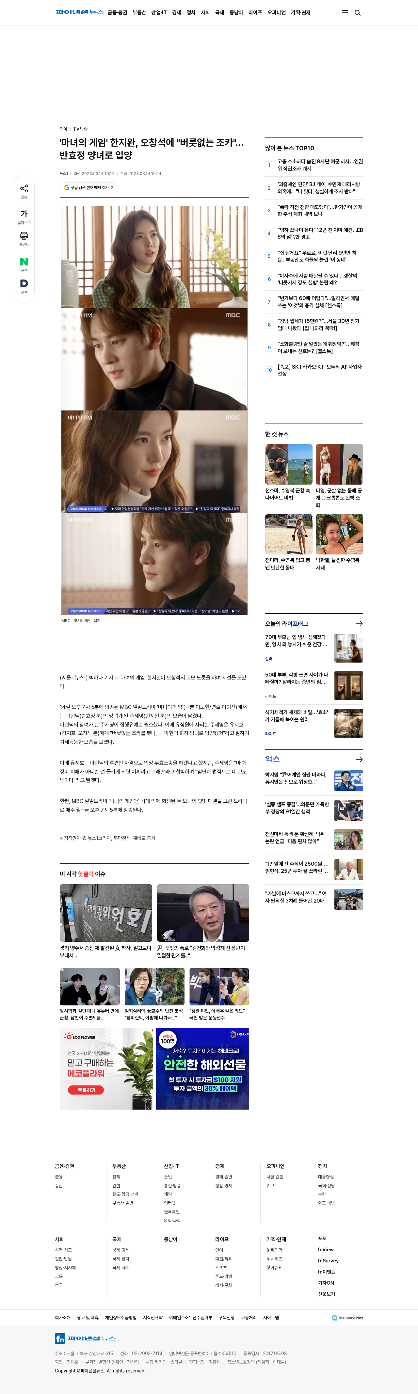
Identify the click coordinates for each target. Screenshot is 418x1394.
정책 (116, 1176)
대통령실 (326, 1176)
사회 (205, 12)
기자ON (326, 1283)
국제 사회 (120, 1267)
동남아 (236, 12)
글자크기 (24, 222)
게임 (168, 1194)
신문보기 (326, 1294)
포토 (322, 1239)
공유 (24, 197)
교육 (59, 1276)
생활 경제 (223, 1185)
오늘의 (286, 623)
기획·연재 (301, 12)
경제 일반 (223, 1176)
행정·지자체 (65, 1267)
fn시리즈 (274, 1258)
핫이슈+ (273, 1267)
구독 (24, 270)
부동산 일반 (122, 1203)
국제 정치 (120, 1258)
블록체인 (172, 1211)
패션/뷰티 (224, 1258)
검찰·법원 (63, 1258)
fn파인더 (274, 1250)
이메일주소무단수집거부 (190, 1317)
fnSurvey (328, 1261)
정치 (191, 12)
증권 (59, 1185)
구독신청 (226, 1317)
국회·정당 (326, 1185)
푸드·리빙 (223, 1276)
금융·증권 (117, 12)
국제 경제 (120, 1250)
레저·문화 (223, 1285)
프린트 (24, 244)
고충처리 (249, 1317)
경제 (176, 12)
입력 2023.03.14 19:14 (94, 173)
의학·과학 (172, 1220)
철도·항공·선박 (125, 1194)
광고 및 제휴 (88, 1317)
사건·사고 (63, 1250)
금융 (59, 1176)
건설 (116, 1185)
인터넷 (170, 1203)
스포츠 (221, 1267)
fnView (326, 1250)
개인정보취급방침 (121, 1317)
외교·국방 (326, 1203)
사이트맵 (271, 1317)
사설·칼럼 (274, 1176)
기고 (270, 1185)
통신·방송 (172, 1185)
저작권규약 (153, 1317)
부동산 (139, 12)
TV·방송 (80, 129)
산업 (168, 1176)
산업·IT (159, 12)
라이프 (255, 12)
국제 (219, 12)
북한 (322, 1194)
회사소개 (63, 1317)
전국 (59, 1285)
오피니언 (276, 12)
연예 (219, 1250)
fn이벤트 (326, 1272)
